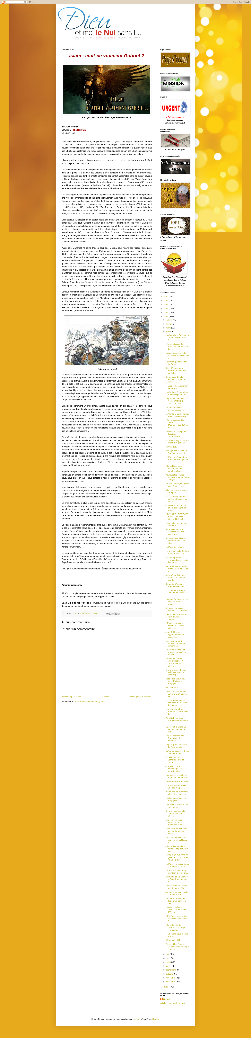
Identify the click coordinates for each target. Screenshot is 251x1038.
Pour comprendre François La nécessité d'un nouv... (176, 559)
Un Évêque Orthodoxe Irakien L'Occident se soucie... (176, 499)
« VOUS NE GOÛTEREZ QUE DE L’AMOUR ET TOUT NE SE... (176, 857)
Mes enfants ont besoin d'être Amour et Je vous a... (177, 568)
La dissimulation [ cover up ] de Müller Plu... (176, 886)
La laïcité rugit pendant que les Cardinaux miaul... (176, 831)
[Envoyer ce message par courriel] (107, 613)
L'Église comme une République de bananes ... (174, 738)
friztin (136, 1019)
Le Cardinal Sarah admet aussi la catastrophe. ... (177, 415)
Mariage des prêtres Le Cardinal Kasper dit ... (176, 452)
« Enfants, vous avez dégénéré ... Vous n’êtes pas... (175, 625)
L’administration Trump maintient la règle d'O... (177, 871)
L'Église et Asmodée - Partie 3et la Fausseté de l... (176, 346)
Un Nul (166, 999)
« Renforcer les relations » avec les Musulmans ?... (176, 918)
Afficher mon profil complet (172, 1003)
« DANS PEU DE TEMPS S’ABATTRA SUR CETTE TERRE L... (176, 516)
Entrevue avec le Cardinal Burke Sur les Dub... (177, 552)
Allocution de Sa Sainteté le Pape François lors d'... (176, 879)
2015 (166, 308)
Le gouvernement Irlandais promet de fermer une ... (175, 643)
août (168, 966)
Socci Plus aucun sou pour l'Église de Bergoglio (175, 681)
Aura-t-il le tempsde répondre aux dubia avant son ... (175, 531)
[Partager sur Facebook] (115, 613)
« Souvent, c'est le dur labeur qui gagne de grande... (175, 507)
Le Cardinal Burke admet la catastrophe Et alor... (177, 393)
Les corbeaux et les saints (177, 781)
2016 (166, 312)
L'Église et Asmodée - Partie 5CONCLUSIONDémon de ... (177, 424)
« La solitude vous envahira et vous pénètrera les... (174, 468)
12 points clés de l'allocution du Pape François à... (175, 927)
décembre (171, 982)
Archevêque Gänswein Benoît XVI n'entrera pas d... (175, 577)
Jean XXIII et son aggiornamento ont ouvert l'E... (175, 634)
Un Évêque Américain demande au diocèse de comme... (176, 702)
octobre (170, 974)
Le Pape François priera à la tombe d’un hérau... (177, 865)
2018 (166, 987)
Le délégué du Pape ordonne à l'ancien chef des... (177, 711)
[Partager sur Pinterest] (118, 613)
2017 (166, 316)
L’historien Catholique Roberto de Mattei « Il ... (176, 592)
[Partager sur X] (113, 613)
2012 (166, 296)
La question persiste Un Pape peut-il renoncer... (177, 776)
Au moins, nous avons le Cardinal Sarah (176, 893)
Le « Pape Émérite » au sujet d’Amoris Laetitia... (176, 616)
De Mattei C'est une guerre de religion (174, 585)
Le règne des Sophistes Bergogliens (176, 799)
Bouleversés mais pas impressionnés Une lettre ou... (175, 540)
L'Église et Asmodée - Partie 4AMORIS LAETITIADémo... (175, 401)
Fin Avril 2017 (171, 687)
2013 (166, 300)
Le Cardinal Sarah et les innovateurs (176, 805)
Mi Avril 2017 (171, 447)
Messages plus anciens (140, 696)
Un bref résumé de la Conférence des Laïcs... (175, 813)
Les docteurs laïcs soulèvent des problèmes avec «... (175, 822)
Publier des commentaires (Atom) (90, 701)
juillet (168, 962)
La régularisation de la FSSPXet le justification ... (177, 355)
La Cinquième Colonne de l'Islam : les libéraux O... (177, 337)
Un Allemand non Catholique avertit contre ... (174, 759)
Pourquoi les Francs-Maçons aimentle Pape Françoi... (177, 477)
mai (168, 954)
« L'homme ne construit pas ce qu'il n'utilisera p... (176, 839)
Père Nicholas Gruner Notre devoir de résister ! (177, 720)
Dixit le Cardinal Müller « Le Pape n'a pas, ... (176, 786)
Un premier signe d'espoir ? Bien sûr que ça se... (177, 441)
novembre (171, 978)
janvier (169, 320)
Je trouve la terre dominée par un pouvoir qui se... (173, 768)
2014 (166, 304)
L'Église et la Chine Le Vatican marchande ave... (175, 729)
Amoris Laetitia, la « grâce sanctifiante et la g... (177, 484)
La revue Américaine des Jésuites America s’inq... (176, 601)
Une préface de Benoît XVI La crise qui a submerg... (175, 672)
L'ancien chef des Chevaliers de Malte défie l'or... (175, 909)
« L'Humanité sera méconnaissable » (174, 408)
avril (168, 332)
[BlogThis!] (110, 613)
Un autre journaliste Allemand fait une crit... (177, 609)
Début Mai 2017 (172, 940)
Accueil (105, 696)
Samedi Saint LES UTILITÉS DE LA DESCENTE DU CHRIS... (174, 662)
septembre (171, 970)
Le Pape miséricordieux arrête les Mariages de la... (176, 459)
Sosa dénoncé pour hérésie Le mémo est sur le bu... (176, 370)
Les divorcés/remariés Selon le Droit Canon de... (176, 694)
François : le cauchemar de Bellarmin (176, 387)
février (169, 324)
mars (168, 328)
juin (168, 958)
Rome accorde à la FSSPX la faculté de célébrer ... (175, 379)
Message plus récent (71, 696)
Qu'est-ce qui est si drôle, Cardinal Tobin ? (177, 752)
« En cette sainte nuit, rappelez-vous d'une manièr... (175, 652)
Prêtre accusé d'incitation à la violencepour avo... (177, 793)
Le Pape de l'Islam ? (174, 547)
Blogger (155, 1019)
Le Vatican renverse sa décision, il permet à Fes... (176, 900)
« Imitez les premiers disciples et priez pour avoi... (176, 848)
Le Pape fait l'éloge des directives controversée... (176, 434)
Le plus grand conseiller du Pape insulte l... (176, 745)
